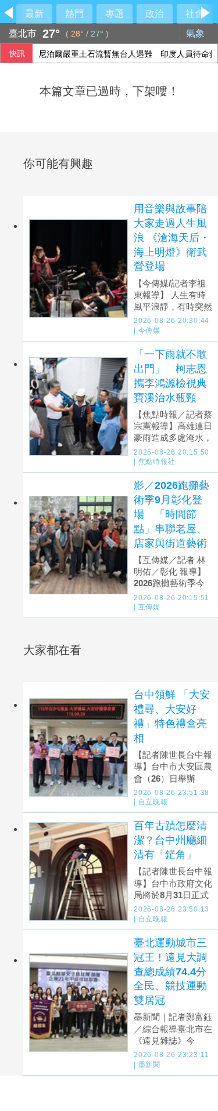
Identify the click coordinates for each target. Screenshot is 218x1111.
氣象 (196, 33)
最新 (34, 14)
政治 (154, 14)
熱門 (74, 14)
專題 (114, 14)
